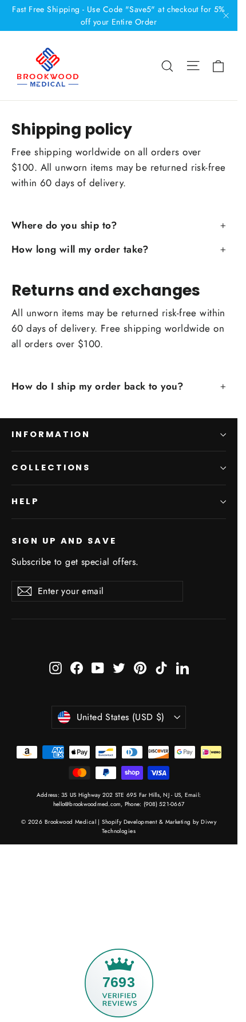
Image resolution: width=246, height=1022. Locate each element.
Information (50, 434)
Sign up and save (64, 541)
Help (25, 501)
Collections (50, 467)
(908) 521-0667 (162, 804)
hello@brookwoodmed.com (87, 804)
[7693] (118, 903)
